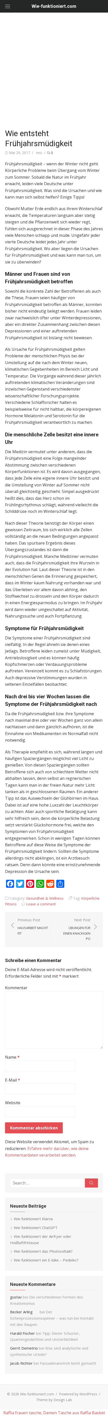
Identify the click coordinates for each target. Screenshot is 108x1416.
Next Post (76, 929)
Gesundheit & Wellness (45, 898)
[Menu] (8, 6)
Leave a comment (41, 904)
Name (12, 1057)
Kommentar (16, 987)
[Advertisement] (54, 69)
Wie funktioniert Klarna (33, 1218)
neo (39, 152)
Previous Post (33, 926)
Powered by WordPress (78, 1394)
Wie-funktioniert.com (54, 6)
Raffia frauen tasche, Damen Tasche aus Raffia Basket (54, 1412)
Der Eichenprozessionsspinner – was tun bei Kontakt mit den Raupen (52, 1318)
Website (12, 1102)
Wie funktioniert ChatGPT (36, 1227)
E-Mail (12, 1080)
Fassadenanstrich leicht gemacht (68, 1363)
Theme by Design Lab (54, 1399)
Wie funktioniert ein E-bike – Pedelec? (46, 1259)
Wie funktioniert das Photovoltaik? (43, 1251)
